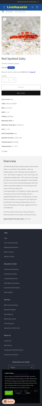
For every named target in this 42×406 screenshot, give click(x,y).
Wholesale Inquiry (10, 319)
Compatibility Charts (11, 278)
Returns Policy (9, 252)
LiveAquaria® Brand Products (13, 350)
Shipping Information (11, 247)
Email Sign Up (8, 314)
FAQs (5, 238)
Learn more (9, 398)
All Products (9, 12)
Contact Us (7, 341)
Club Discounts (9, 323)
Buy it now (21, 93)
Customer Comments (11, 355)
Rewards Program (10, 310)
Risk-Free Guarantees (11, 305)
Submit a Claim (9, 256)
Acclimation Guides (10, 274)
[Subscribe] (31, 367)
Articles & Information (11, 269)
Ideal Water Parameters (12, 283)
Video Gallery (8, 292)
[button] (4, 7)
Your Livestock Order (11, 243)
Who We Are (8, 345)
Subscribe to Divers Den (12, 328)
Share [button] (5, 151)
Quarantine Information (12, 288)
